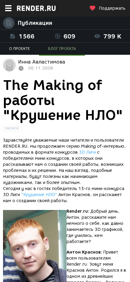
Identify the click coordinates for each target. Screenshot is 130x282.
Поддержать (112, 8)
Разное (12, 128)
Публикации (35, 23)
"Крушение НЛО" (39, 194)
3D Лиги (87, 152)
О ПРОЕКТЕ (19, 48)
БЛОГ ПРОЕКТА (62, 48)
